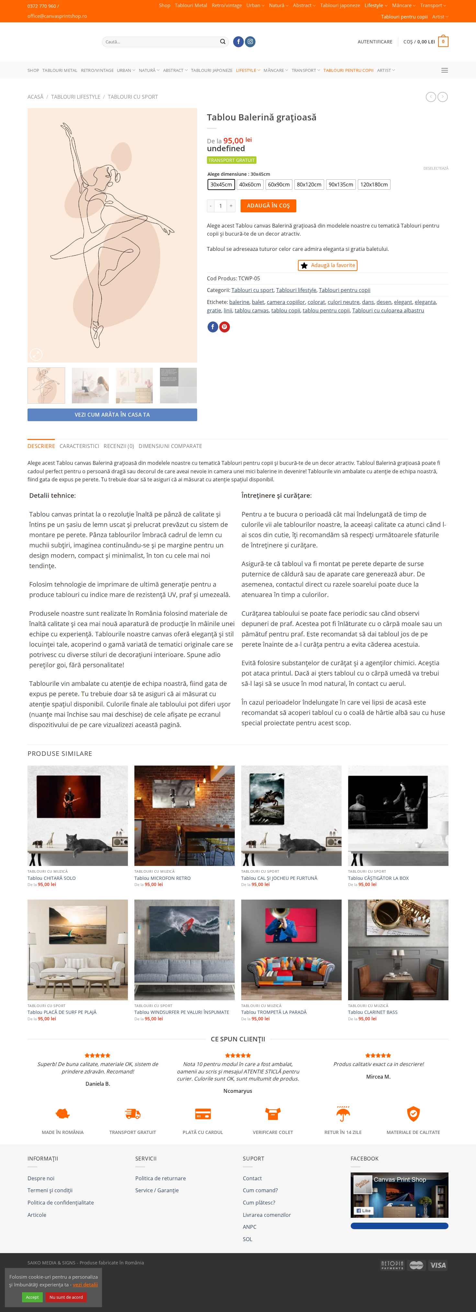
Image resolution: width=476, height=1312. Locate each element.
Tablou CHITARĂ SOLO (52, 878)
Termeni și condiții (50, 1190)
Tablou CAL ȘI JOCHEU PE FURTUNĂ (279, 878)
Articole (37, 1214)
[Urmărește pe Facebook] (238, 41)
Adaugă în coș (268, 205)
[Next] (185, 235)
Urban (253, 5)
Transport (431, 5)
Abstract (302, 5)
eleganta (425, 302)
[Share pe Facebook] (213, 326)
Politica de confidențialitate (61, 1202)
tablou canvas (252, 310)
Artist (438, 16)
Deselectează (436, 168)
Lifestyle (374, 5)
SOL (247, 1239)
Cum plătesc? (259, 1202)
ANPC (249, 1226)
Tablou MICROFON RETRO (162, 878)
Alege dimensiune (227, 174)
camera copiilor (286, 302)
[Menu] (444, 70)
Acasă (35, 96)
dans (368, 302)
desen (384, 302)
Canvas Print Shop (58, 37)
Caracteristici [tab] (79, 446)
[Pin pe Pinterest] (224, 326)
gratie (214, 310)
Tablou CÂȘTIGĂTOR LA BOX (378, 878)
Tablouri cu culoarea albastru (388, 310)
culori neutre (343, 302)
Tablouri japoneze (340, 5)
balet (258, 302)
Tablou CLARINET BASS (373, 1012)
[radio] (221, 184)
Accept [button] (32, 1297)
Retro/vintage (227, 5)
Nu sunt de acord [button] (66, 1297)
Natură (276, 5)
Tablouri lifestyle (75, 96)
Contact (252, 1178)
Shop (164, 5)
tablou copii (285, 310)
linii (228, 310)
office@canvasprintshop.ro (57, 16)
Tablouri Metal (191, 5)
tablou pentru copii (326, 310)
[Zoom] (36, 354)
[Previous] (39, 235)
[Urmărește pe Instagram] (250, 41)
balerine (239, 302)
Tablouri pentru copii (404, 16)
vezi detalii (85, 1284)
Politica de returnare (160, 1178)
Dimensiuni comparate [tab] (170, 446)
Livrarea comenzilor (267, 1214)
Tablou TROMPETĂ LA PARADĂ (274, 1012)
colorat (316, 302)
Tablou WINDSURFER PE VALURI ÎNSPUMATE (181, 1012)
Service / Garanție (157, 1190)
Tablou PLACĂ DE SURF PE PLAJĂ (62, 1012)
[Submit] (223, 41)
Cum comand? (260, 1190)
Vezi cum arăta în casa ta (112, 414)
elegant (403, 302)
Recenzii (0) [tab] (119, 446)
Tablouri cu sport (133, 96)
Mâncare (402, 5)
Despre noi (41, 1178)
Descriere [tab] (41, 446)
